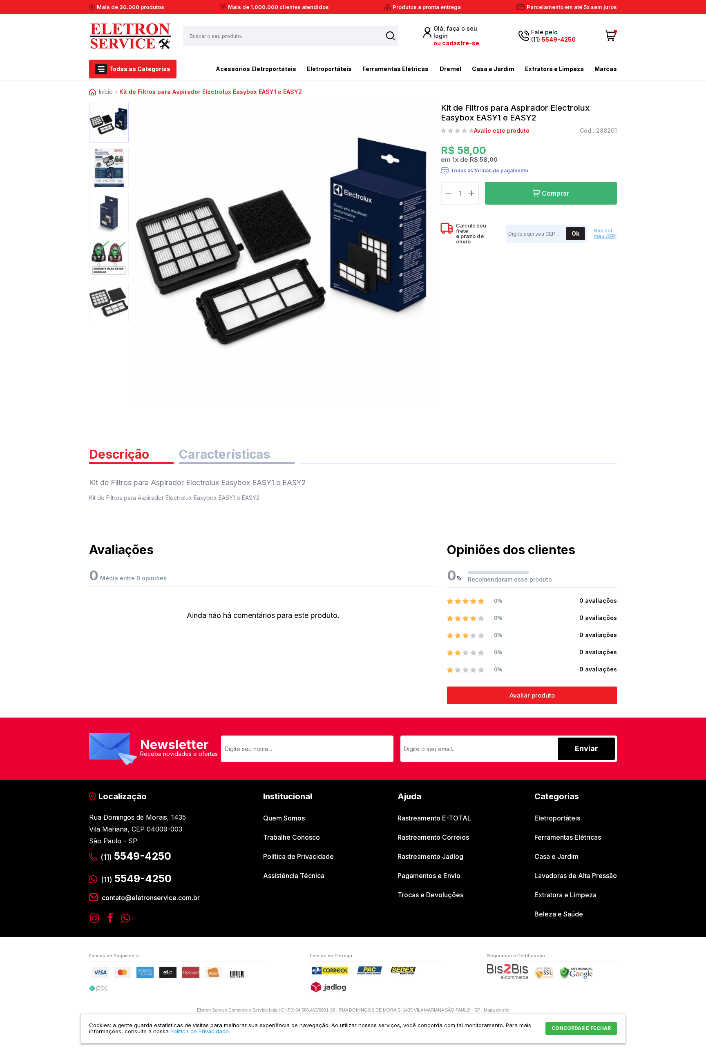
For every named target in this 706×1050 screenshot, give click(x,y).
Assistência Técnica (293, 876)
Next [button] (109, 317)
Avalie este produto (502, 130)
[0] (611, 36)
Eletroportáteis (329, 68)
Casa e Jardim (493, 68)
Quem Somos (284, 818)
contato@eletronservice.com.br (151, 898)
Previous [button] (109, 108)
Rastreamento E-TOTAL (434, 818)
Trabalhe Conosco (291, 837)
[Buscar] (391, 36)
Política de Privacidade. (200, 1031)
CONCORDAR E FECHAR (581, 1028)
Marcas (605, 68)
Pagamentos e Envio (429, 876)
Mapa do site (496, 1010)
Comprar (555, 193)
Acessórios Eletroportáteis (256, 68)
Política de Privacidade (298, 856)
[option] (109, 123)
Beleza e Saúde (558, 914)
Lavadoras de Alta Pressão (575, 876)
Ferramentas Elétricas (395, 68)
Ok (575, 233)
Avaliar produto (532, 695)
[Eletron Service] (130, 35)
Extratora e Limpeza (554, 68)
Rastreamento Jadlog (430, 856)
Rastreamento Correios (433, 837)
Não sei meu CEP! (605, 233)
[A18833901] (109, 123)
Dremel (450, 68)
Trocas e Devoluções (430, 895)
